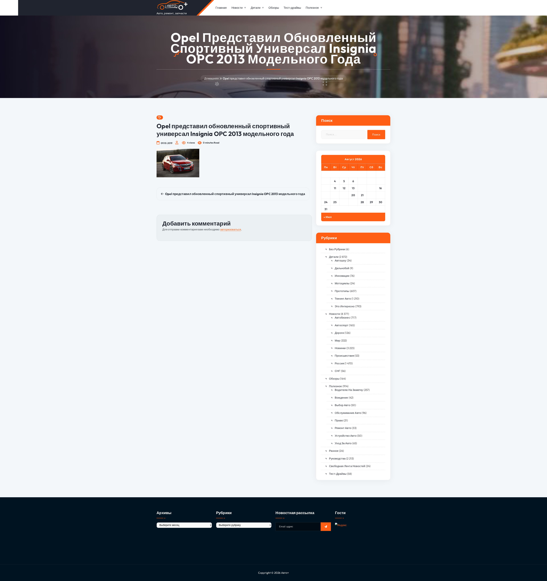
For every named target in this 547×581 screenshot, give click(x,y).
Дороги (339, 333)
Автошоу (340, 260)
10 (325, 188)
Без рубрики (337, 249)
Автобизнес (342, 317)
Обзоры (274, 7)
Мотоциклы (342, 283)
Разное (333, 450)
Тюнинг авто (343, 298)
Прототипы (342, 291)
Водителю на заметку (349, 390)
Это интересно (345, 306)
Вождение (341, 397)
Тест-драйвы (292, 7)
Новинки (340, 348)
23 (380, 195)
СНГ (337, 371)
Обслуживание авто (348, 413)
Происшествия (344, 355)
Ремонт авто (343, 428)
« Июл (328, 217)
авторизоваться (230, 229)
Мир (337, 340)
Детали (255, 7)
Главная (221, 7)
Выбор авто (342, 405)
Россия (339, 363)
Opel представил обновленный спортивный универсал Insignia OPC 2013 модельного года (283, 78)
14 (362, 188)
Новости (237, 7)
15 (371, 188)
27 (353, 202)
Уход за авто (343, 443)
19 (344, 195)
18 (335, 195)
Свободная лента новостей (347, 466)
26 (344, 202)
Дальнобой (342, 268)
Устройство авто (345, 435)
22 (371, 195)
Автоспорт (341, 325)
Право (339, 420)
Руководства (337, 458)
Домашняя (211, 78)
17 (326, 195)
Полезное (312, 7)
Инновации (342, 275)
